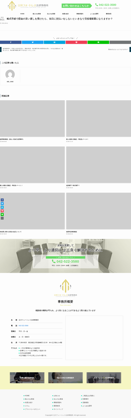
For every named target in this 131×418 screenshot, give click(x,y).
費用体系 (57, 406)
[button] (10, 42)
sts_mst (10, 82)
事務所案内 (57, 402)
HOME (27, 395)
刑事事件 (85, 399)
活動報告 (85, 402)
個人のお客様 (29, 399)
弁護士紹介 (29, 402)
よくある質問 (87, 406)
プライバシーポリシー (32, 409)
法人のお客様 (58, 399)
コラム (27, 406)
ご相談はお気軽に (88, 395)
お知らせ (57, 395)
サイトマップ (58, 409)
